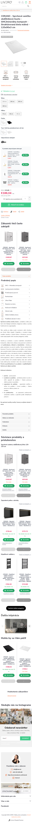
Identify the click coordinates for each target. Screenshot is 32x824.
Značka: (5, 215)
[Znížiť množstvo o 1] (29, 200)
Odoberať (25, 738)
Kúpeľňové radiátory (9, 593)
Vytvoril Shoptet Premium (17, 820)
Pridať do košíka (17, 205)
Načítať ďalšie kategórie (16, 608)
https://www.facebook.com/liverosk (17, 775)
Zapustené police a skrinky (7, 543)
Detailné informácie (6, 85)
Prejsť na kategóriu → (25, 450)
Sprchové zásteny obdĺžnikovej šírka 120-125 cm (8, 489)
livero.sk (17, 778)
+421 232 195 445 (17, 772)
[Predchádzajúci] (2, 626)
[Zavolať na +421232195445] (19, 2)
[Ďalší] (29, 626)
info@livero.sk (17, 769)
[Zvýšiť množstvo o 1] (29, 197)
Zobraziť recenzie (12, 696)
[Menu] (29, 2)
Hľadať (28, 6)
